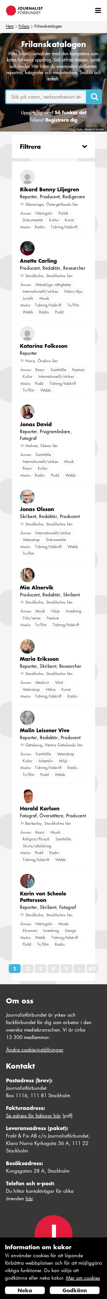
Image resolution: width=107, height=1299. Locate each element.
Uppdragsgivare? (53, 112)
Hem (10, 26)
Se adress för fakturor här (33, 1115)
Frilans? (53, 120)
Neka (25, 1290)
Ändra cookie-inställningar (34, 1049)
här (29, 1198)
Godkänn (74, 1290)
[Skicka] (94, 97)
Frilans (24, 26)
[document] (53, 1268)
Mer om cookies (83, 1278)
